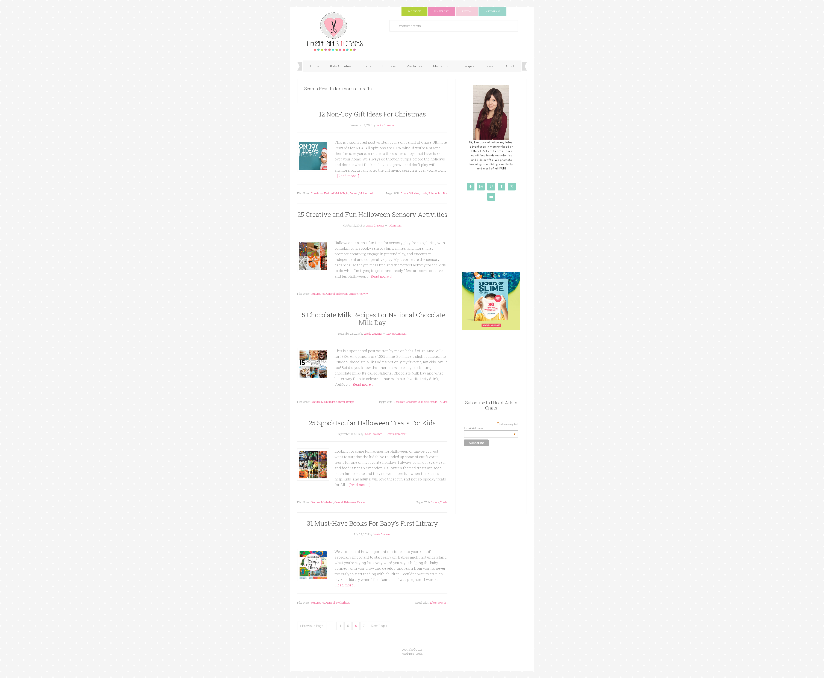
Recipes (350, 401)
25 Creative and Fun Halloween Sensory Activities (372, 214)
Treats (443, 502)
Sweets (435, 502)
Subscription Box (438, 193)
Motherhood (366, 193)
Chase (404, 193)
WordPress (407, 653)
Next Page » (379, 626)
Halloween (342, 293)
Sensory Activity (358, 293)
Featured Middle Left (322, 502)
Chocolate (399, 401)
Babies (433, 602)
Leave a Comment (396, 333)
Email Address (490, 428)
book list (442, 602)
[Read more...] (348, 176)
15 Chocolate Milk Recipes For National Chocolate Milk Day (372, 319)
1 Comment (395, 225)
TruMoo (442, 401)
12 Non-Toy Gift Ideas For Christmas (372, 114)
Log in (419, 653)
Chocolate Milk (414, 401)
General (354, 193)
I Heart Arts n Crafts (340, 31)
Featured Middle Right (336, 193)
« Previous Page (311, 626)
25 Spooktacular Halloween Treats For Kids (372, 423)
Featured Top (318, 293)
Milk (426, 401)
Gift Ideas (414, 193)
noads (424, 193)
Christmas (317, 193)
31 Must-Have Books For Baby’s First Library (372, 523)
